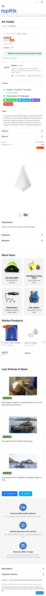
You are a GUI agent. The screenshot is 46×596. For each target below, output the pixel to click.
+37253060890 (12, 93)
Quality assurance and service (23, 531)
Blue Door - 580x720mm (29, 343)
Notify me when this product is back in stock (24, 53)
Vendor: (14, 65)
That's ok (39, 593)
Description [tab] (7, 222)
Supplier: (6, 48)
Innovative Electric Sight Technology (17, 441)
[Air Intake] (23, 178)
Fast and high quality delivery (23, 513)
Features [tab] (6, 235)
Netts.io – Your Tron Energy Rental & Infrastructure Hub (22, 580)
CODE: (4, 26)
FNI (12, 47)
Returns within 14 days (23, 552)
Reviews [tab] (5, 240)
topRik (20, 65)
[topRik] (9, 11)
